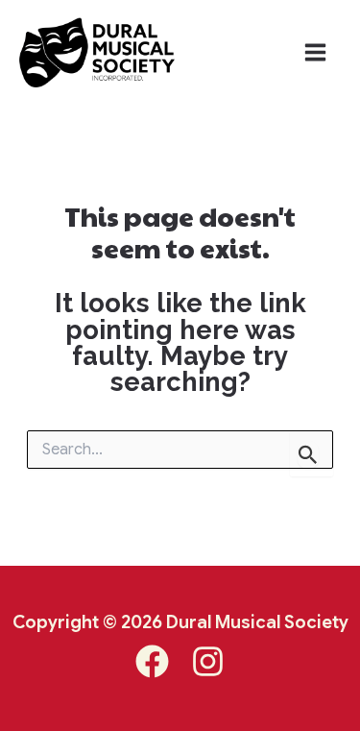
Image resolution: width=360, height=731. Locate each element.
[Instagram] (208, 661)
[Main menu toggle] (316, 52)
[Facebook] (152, 661)
